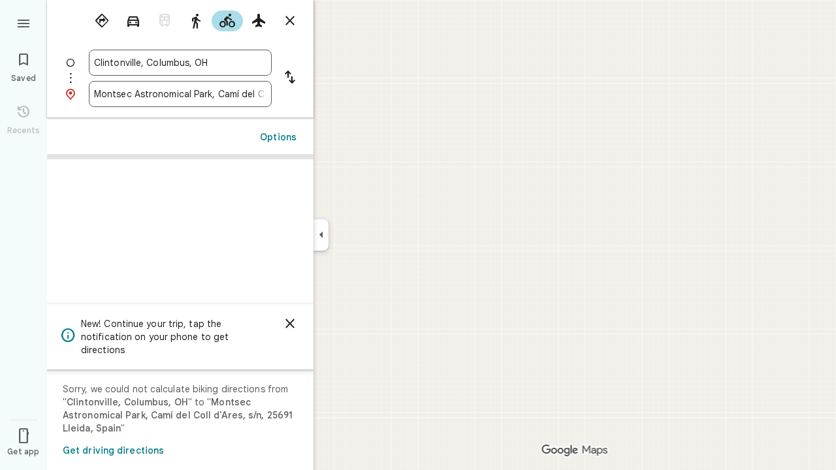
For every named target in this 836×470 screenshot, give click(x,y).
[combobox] (180, 63)
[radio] (102, 21)
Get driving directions (113, 450)
